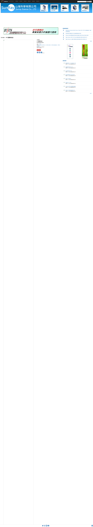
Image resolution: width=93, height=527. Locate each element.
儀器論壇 (37, 1)
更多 (91, 41)
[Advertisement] (30, 20)
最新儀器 (33, 1)
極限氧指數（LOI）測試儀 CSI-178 (70, 63)
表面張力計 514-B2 (68, 82)
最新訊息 (29, 1)
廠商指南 (21, 1)
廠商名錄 (25, 1)
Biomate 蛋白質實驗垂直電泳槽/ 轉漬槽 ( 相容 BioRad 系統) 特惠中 (77, 35)
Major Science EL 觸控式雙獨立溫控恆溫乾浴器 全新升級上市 (76, 39)
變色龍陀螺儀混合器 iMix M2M (70, 74)
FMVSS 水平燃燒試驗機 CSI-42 (70, 90)
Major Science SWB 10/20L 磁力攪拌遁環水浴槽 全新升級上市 (76, 37)
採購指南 (16, 1)
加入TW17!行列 (11, 1)
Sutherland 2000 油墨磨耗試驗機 (70, 86)
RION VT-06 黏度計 (68, 78)
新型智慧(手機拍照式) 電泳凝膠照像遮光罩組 (73, 33)
